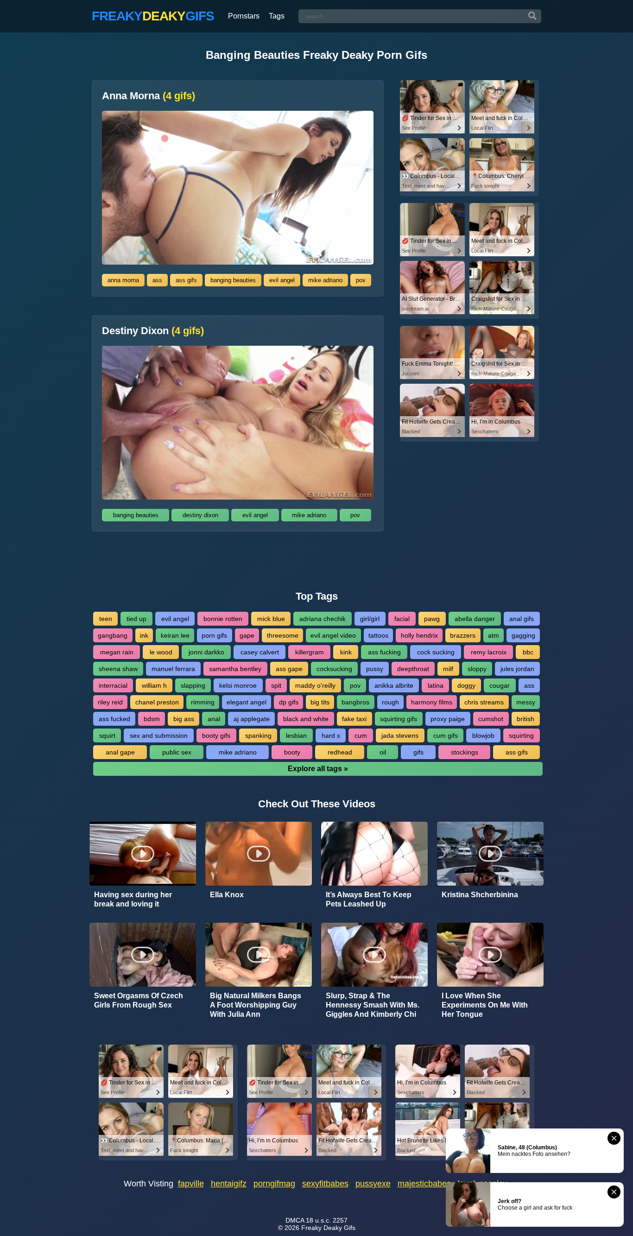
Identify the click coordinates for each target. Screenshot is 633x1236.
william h (154, 685)
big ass (183, 719)
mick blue (271, 618)
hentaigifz (229, 1183)
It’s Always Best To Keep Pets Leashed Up (368, 899)
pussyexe (373, 1183)
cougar (499, 685)
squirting (521, 735)
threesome (282, 635)
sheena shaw (118, 668)
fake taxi (354, 719)
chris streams (484, 702)
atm (493, 635)
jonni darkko (206, 652)
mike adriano (325, 280)
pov (361, 280)
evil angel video (333, 635)
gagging (523, 635)
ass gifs (186, 280)
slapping (193, 685)
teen (105, 618)
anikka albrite (393, 685)
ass (157, 280)
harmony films (431, 702)
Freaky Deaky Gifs (328, 1227)
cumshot (490, 719)
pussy (374, 668)
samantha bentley (235, 668)
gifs (418, 752)
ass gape (289, 668)
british (525, 719)
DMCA (294, 1220)
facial (402, 618)
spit (276, 685)
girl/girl (370, 618)
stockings (464, 752)
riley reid (110, 702)
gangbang (112, 635)
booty (292, 752)
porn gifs (214, 635)
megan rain (116, 652)
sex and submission (159, 735)
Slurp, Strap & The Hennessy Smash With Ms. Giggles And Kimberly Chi (372, 1005)
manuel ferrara (173, 668)
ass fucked (114, 719)
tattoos (378, 635)
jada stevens (399, 735)
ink (144, 635)
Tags (277, 16)
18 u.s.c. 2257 (327, 1220)
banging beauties (233, 280)
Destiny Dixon (153, 330)
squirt (107, 735)
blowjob (483, 735)
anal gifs (521, 618)
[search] (532, 16)
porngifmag (274, 1183)
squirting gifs (398, 719)
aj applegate (252, 719)
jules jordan (517, 668)
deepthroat (413, 668)
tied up (136, 618)
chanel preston (157, 702)
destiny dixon (200, 515)
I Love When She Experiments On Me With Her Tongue (485, 1005)
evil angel (282, 280)
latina (435, 685)
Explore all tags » (318, 769)
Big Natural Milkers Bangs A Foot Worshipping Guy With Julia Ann (255, 1005)
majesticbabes (424, 1183)
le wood (161, 652)
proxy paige (447, 719)
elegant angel (246, 702)
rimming (203, 702)
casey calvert (260, 652)
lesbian (296, 735)
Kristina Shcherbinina (480, 895)
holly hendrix (419, 635)
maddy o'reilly (315, 685)
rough (390, 702)
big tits (319, 702)
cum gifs (445, 735)
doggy (466, 685)
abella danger (475, 618)
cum (360, 735)
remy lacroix (488, 652)
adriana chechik (322, 618)
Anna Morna (148, 95)
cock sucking (436, 652)
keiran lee (175, 635)
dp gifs (288, 702)
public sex (176, 752)
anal (214, 719)
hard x (331, 735)
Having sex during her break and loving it (133, 899)
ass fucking (384, 652)
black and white (306, 719)
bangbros (355, 702)
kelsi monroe (238, 685)
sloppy (477, 668)
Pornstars (244, 16)
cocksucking (334, 668)
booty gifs (216, 735)
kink (346, 652)
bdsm (152, 719)
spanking (258, 735)
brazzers (462, 635)
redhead (340, 752)
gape (247, 635)
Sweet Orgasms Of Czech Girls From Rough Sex (138, 1000)
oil (383, 752)
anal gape (120, 752)
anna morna (123, 280)
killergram (309, 652)
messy (525, 702)
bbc (528, 652)
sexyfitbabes (325, 1183)
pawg (432, 618)
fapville (191, 1183)
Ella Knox (227, 895)
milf (448, 668)
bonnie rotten (222, 618)
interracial (113, 685)
